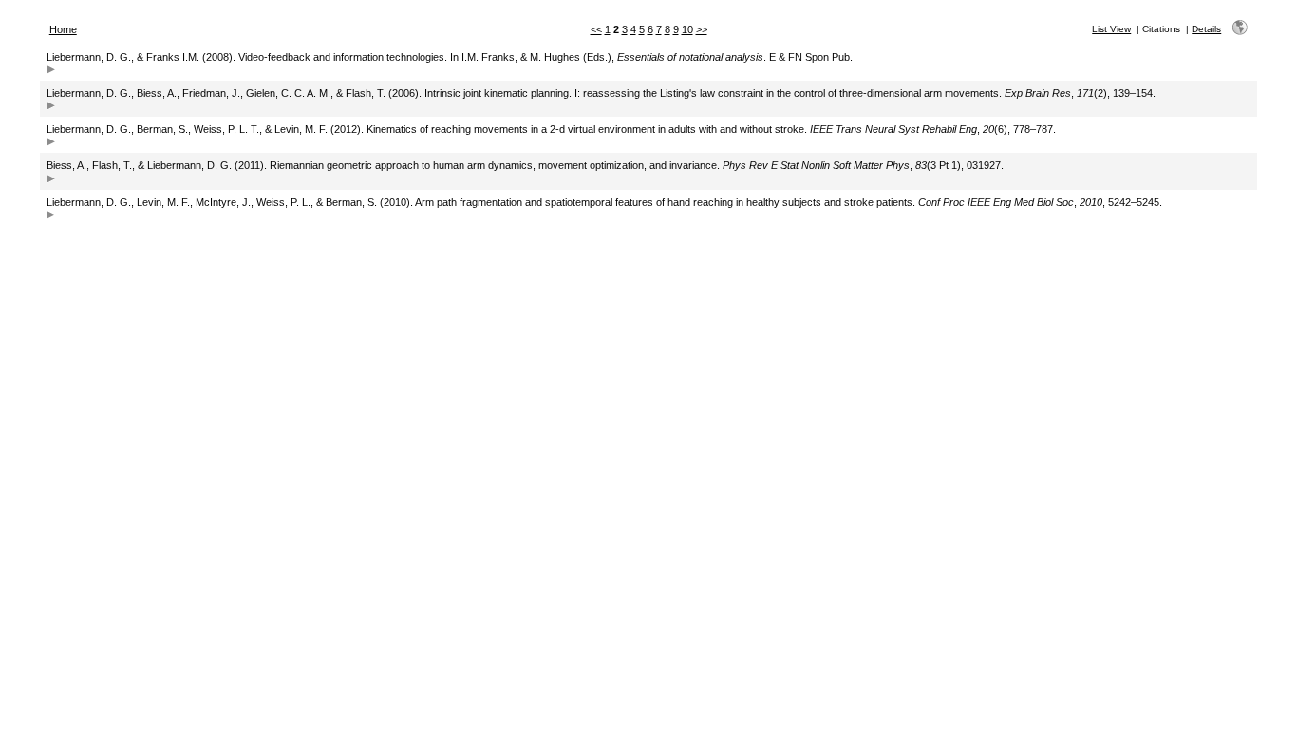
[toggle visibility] (51, 71)
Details (1206, 29)
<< (596, 29)
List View (1111, 29)
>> (701, 29)
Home (63, 29)
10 (687, 29)
